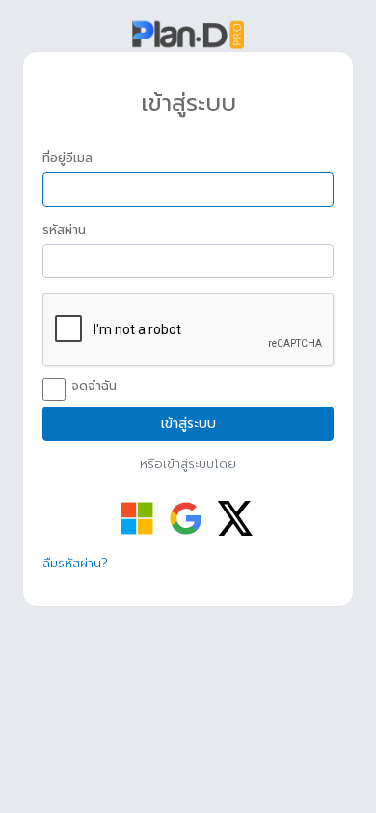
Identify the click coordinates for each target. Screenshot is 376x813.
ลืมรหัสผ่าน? (75, 563)
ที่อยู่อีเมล (67, 158)
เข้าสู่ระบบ (188, 423)
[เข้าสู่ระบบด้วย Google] (186, 518)
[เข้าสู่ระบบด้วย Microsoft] (137, 518)
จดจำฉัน (94, 386)
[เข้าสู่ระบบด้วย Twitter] (235, 518)
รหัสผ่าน (64, 230)
